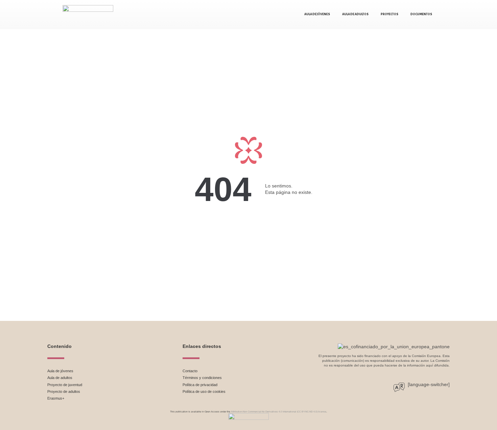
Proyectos (389, 14)
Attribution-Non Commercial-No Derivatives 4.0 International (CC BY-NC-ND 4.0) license (278, 411)
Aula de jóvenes (317, 14)
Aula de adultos (355, 14)
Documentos (421, 14)
